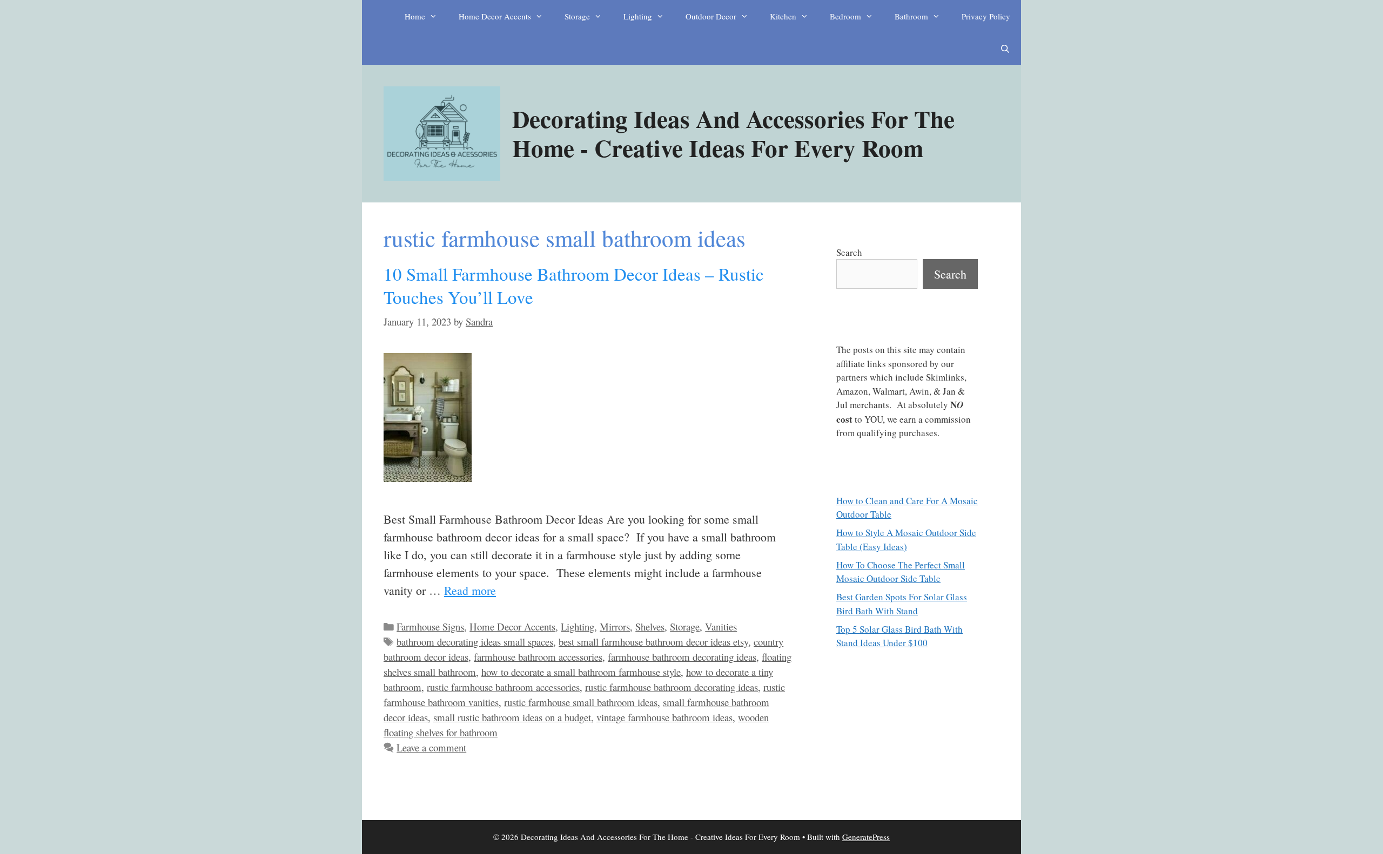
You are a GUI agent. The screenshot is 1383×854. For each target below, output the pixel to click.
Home (415, 16)
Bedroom (845, 16)
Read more (470, 590)
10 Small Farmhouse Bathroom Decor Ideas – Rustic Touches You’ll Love (574, 285)
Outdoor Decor (711, 16)
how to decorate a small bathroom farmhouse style (581, 672)
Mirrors (615, 626)
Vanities (721, 626)
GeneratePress (866, 836)
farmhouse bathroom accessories (538, 656)
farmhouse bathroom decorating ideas (682, 656)
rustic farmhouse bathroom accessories (503, 687)
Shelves (649, 626)
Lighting (637, 16)
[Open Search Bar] (1005, 48)
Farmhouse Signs (430, 626)
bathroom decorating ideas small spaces (475, 641)
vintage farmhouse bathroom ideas (664, 717)
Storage (577, 16)
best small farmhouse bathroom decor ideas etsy (653, 641)
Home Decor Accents (495, 16)
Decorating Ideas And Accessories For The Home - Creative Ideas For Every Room (733, 133)
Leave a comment (431, 747)
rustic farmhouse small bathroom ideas (580, 702)
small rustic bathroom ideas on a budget (512, 717)
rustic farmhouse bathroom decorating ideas (671, 687)
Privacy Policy (986, 16)
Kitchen (783, 16)
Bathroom (911, 16)
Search (849, 252)
